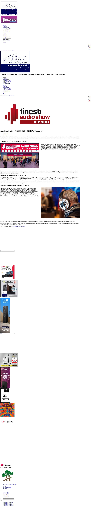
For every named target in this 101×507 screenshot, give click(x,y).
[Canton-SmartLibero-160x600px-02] (5, 332)
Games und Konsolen (7, 29)
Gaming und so (5, 30)
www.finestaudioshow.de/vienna (19, 226)
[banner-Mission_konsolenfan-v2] (9, 297)
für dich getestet (6, 27)
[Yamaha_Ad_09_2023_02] (5, 402)
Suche (1, 498)
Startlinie (4, 25)
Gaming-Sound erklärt (7, 28)
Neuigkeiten (5, 26)
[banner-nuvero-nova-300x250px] (9, 366)
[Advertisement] (35, 241)
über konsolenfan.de (6, 31)
